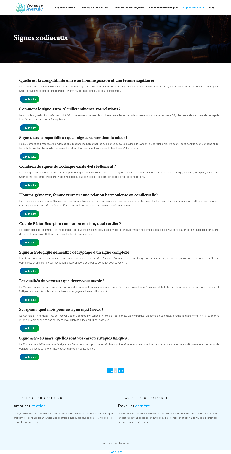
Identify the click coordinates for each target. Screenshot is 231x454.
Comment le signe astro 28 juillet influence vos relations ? (69, 109)
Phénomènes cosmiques (163, 7)
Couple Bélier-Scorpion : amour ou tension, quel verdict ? (70, 224)
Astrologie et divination (94, 7)
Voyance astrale (65, 7)
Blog (211, 7)
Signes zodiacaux (193, 7)
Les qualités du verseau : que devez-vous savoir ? (61, 281)
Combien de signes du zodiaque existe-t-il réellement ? (67, 167)
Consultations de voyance (128, 7)
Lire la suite (29, 99)
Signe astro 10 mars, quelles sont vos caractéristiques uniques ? (74, 338)
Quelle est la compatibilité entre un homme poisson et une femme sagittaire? (86, 81)
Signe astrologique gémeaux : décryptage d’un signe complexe (74, 252)
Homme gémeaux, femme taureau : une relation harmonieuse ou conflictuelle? (88, 195)
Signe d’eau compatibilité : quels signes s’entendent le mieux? (73, 138)
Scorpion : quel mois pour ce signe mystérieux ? (61, 310)
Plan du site (115, 451)
